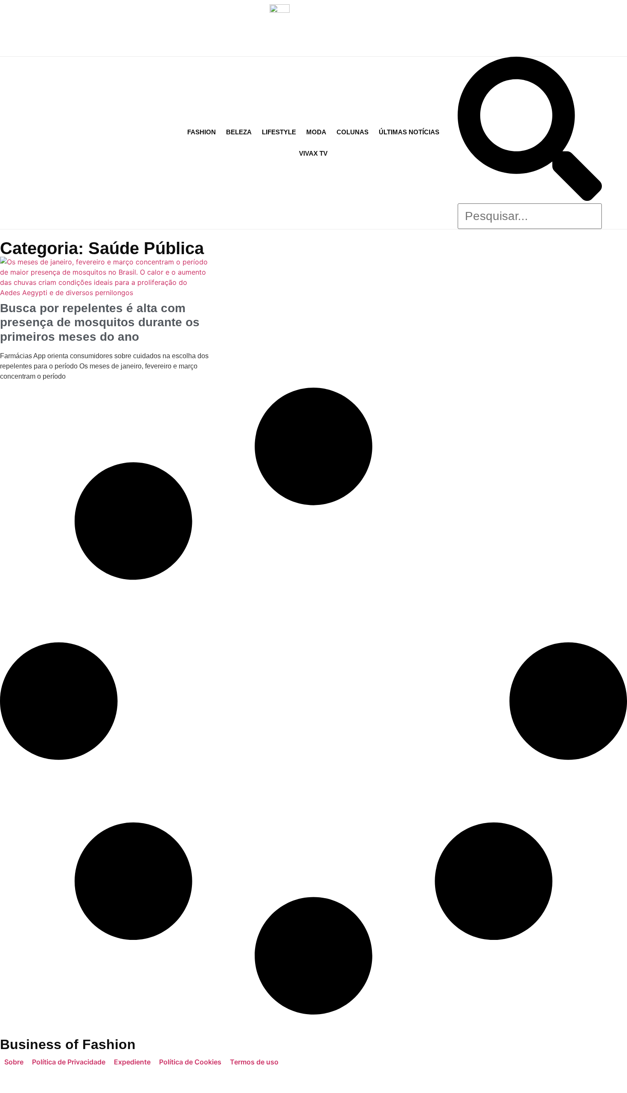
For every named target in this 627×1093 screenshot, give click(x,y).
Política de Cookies (190, 1062)
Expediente (132, 1062)
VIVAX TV (313, 153)
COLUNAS (353, 132)
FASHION (201, 132)
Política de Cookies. (494, 1077)
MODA (316, 132)
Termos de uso (254, 1062)
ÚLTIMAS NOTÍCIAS (409, 132)
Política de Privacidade (68, 1062)
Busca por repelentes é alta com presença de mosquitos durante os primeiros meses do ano (100, 322)
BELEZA (239, 132)
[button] (530, 130)
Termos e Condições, (343, 1077)
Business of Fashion (68, 1044)
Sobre (13, 1062)
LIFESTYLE (279, 132)
